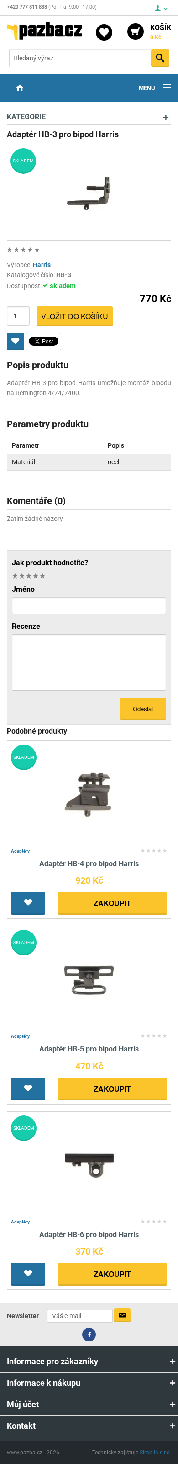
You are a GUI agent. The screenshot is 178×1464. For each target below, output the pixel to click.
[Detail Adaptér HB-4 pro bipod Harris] (89, 794)
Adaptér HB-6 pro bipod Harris (89, 1234)
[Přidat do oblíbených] (15, 341)
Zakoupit (112, 903)
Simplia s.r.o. (155, 1452)
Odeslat (143, 708)
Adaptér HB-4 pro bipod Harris (89, 863)
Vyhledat (160, 58)
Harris (42, 264)
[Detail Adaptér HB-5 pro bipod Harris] (89, 979)
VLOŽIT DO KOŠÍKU (74, 316)
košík (160, 32)
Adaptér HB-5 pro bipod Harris (89, 1049)
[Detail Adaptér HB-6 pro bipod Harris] (89, 1165)
